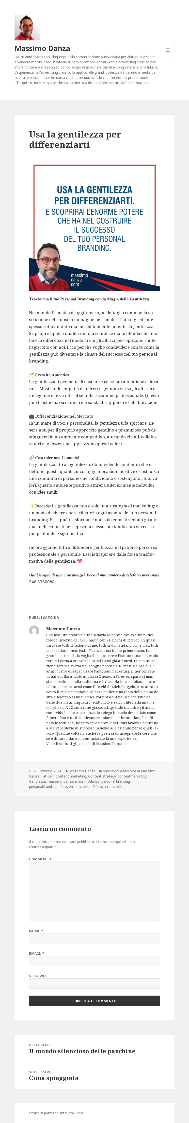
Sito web (38, 975)
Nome (36, 931)
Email (36, 953)
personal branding (115, 781)
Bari (50, 776)
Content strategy (102, 776)
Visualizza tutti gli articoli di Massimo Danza (85, 743)
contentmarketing (132, 776)
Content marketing (71, 776)
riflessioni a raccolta (75, 786)
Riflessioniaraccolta (108, 786)
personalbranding (43, 786)
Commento (40, 859)
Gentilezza (37, 781)
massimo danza (60, 781)
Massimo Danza (42, 48)
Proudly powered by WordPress (56, 1113)
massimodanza (87, 781)
